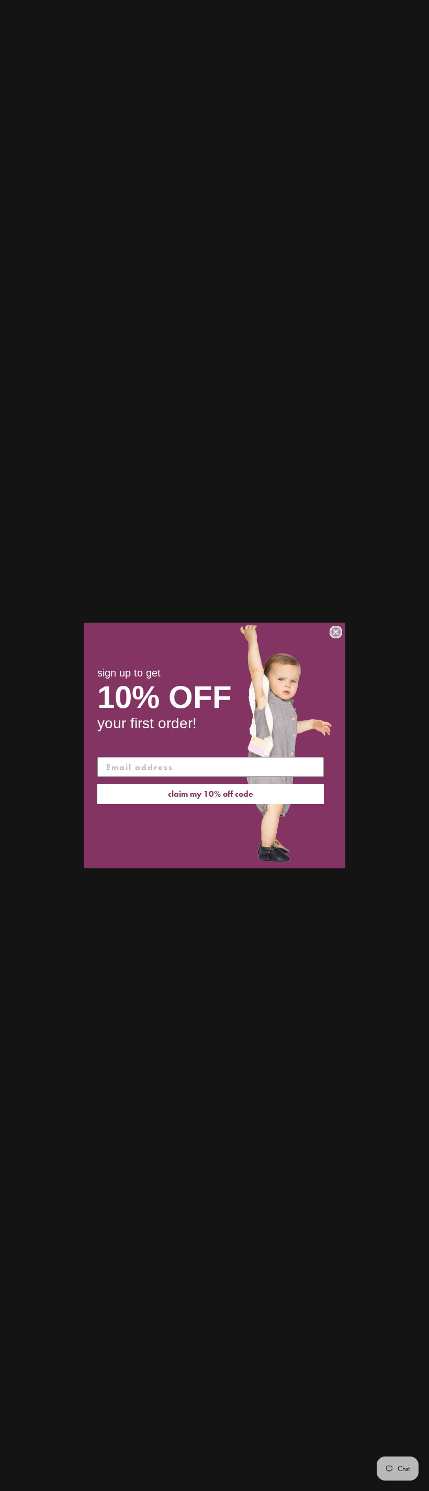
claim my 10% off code (210, 793)
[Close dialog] (336, 632)
